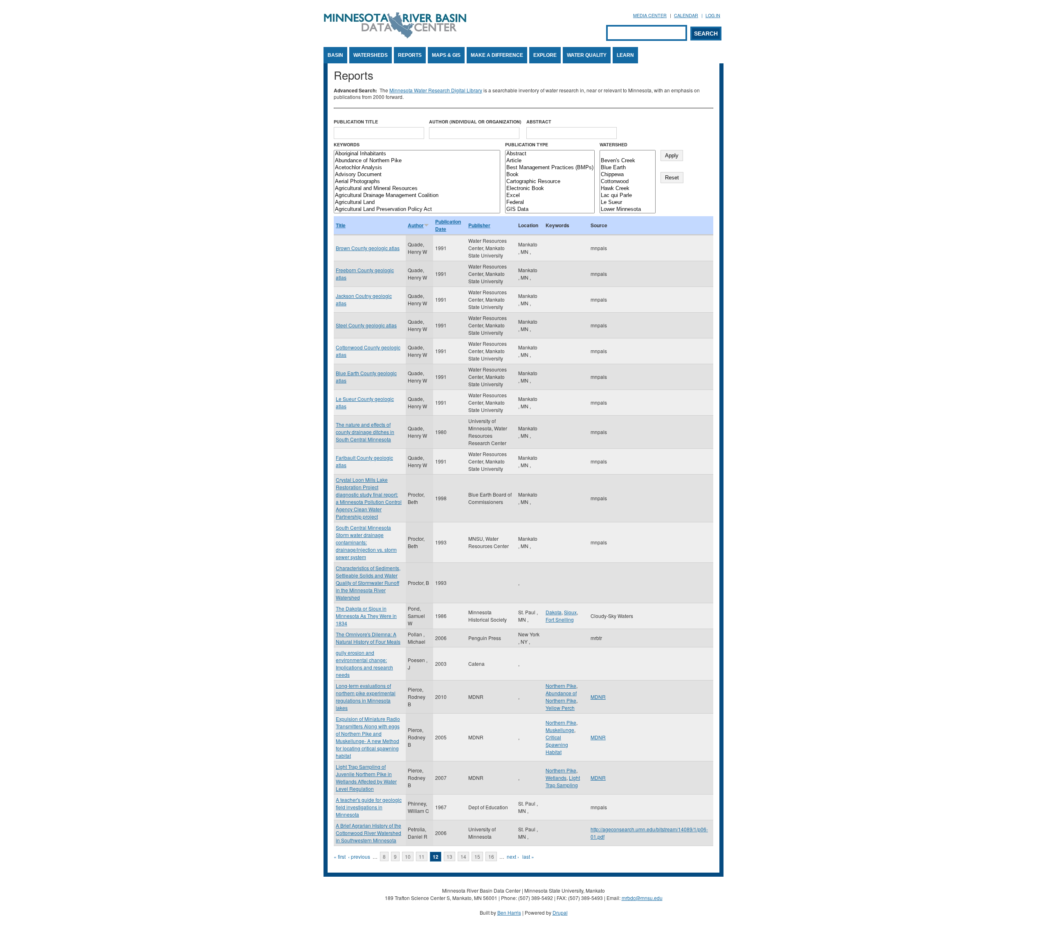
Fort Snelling (560, 619)
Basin (335, 55)
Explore (545, 55)
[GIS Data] (550, 209)
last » (528, 856)
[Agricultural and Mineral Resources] (417, 188)
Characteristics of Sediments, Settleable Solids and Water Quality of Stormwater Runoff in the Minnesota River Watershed (368, 582)
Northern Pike (561, 685)
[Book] (550, 174)
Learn (625, 55)
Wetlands (556, 777)
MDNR (598, 696)
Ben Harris (509, 912)
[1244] (627, 153)
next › (513, 856)
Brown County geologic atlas (368, 247)
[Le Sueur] (627, 202)
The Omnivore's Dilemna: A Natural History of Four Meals (368, 638)
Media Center (650, 15)
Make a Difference (497, 55)
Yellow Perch (560, 707)
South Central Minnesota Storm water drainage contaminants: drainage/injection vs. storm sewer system (366, 542)
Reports (410, 55)
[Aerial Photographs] (417, 181)
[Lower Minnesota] (627, 209)
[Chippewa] (627, 174)
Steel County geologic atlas (366, 325)
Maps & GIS (446, 55)
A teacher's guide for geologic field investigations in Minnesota (369, 807)
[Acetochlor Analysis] (417, 167)
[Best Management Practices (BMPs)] (550, 167)
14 (463, 856)
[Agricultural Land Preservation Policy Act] (417, 209)
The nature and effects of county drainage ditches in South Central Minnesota (365, 432)
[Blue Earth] (627, 167)
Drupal (560, 912)
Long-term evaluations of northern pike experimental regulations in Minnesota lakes (365, 696)
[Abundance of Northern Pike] (417, 160)
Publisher (479, 225)
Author (416, 225)
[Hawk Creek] (627, 188)
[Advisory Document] (417, 174)
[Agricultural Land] (417, 202)
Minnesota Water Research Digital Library (435, 90)
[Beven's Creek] (627, 160)
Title (341, 225)
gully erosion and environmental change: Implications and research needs (364, 663)
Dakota (554, 612)
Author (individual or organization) (475, 122)
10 (408, 856)
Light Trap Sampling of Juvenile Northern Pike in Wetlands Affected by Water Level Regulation (366, 777)
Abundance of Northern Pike (561, 697)
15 (477, 856)
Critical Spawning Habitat (557, 744)
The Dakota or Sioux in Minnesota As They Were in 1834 (366, 616)
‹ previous (359, 856)
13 (449, 856)
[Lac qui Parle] (627, 195)
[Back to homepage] (395, 36)
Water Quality (587, 55)
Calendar (686, 15)
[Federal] (550, 202)
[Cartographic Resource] (550, 181)
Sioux (570, 612)
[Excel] (550, 195)
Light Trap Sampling (563, 781)
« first (340, 856)
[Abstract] (550, 153)
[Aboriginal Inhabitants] (417, 153)
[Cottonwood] (627, 181)
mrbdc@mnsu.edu (642, 897)
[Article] (550, 160)
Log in (712, 15)
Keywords (346, 144)
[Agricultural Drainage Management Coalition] (417, 195)
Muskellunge (560, 729)
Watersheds (370, 55)
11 (422, 856)
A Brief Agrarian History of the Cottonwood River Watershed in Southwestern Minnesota (368, 833)
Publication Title (356, 122)
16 (491, 856)
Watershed (613, 144)
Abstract (538, 122)
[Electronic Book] (550, 188)
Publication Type (526, 144)
